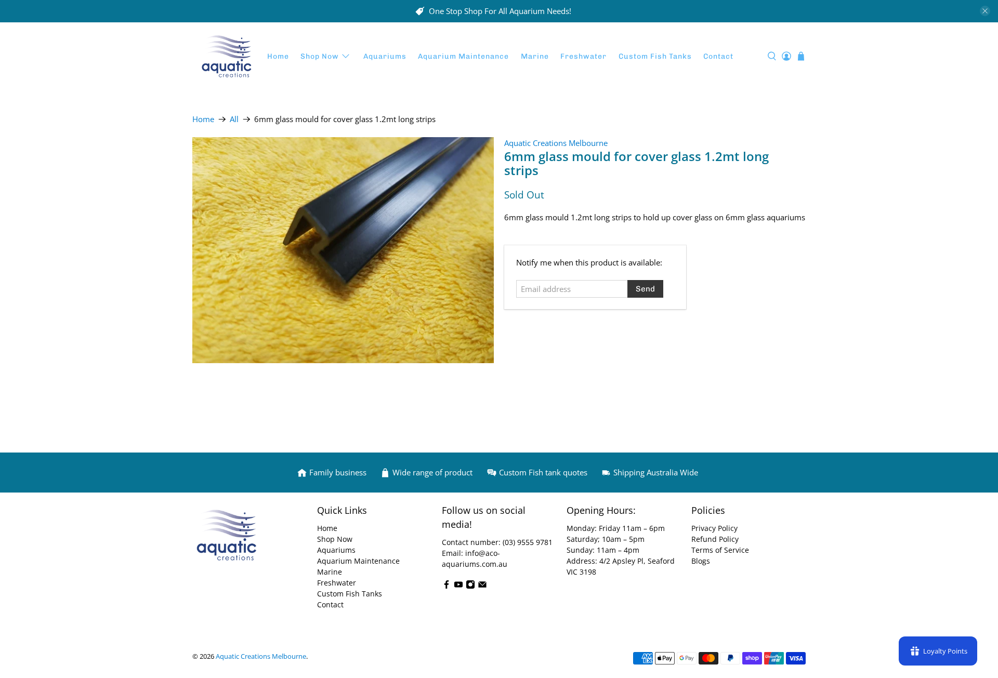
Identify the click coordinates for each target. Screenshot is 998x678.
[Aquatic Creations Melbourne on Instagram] (470, 586)
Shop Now (319, 56)
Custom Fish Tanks (655, 56)
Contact (718, 56)
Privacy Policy (714, 528)
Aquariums (384, 56)
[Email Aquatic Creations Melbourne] (482, 586)
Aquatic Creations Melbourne (556, 143)
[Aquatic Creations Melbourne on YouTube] (458, 586)
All (234, 119)
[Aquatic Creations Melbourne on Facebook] (446, 586)
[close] (985, 11)
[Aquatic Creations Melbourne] (226, 56)
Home (278, 56)
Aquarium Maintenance (463, 56)
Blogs (700, 561)
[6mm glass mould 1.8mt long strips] (343, 250)
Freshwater (583, 56)
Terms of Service (720, 550)
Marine (535, 56)
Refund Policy (715, 539)
